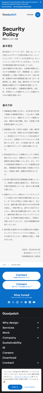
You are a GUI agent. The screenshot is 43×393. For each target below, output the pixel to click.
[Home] (9, 15)
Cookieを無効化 (29, 387)
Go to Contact (7, 6)
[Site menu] (37, 14)
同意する (15, 387)
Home (4, 264)
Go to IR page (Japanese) (22, 6)
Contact (30, 14)
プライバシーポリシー (22, 376)
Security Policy (16, 264)
